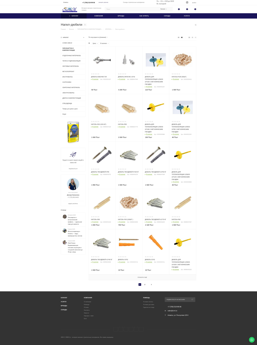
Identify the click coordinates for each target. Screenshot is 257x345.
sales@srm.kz (172, 311)
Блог (85, 318)
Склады (64, 309)
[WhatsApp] (252, 340)
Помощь (146, 297)
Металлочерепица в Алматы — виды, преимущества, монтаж (75, 234)
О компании (87, 301)
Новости (86, 313)
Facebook (116, 329)
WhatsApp (136, 329)
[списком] (192, 37)
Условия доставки (148, 304)
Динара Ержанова (73, 195)
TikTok (141, 329)
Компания (88, 297)
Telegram (126, 329)
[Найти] (170, 9)
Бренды (64, 305)
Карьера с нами (88, 316)
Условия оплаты (148, 301)
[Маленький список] (178, 37)
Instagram (121, 329)
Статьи (63, 210)
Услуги (63, 301)
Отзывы (86, 307)
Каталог (64, 297)
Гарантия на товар (148, 307)
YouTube (131, 329)
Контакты (87, 310)
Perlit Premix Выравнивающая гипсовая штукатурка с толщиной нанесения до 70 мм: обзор (75, 247)
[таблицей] (195, 37)
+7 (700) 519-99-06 (88, 2)
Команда (86, 304)
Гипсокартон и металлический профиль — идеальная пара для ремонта (75, 221)
